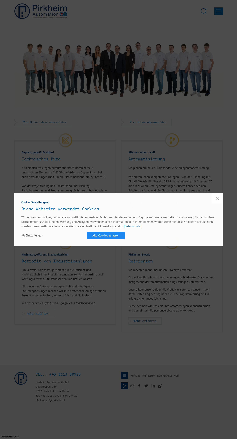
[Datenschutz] (132, 226)
